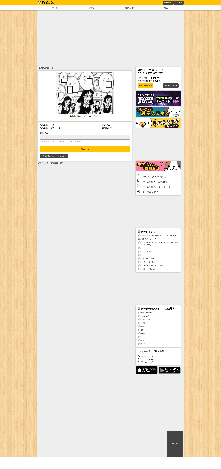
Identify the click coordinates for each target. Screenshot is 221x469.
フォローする (146, 359)
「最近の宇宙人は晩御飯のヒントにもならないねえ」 (159, 236)
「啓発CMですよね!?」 (149, 269)
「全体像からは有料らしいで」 (151, 259)
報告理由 (44, 133)
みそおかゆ (145, 323)
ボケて (40, 163)
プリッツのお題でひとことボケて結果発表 (153, 181)
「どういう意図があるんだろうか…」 (154, 265)
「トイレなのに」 (147, 252)
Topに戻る (175, 444)
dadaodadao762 (147, 313)
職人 (166, 8)
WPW (143, 333)
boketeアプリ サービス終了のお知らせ (151, 176)
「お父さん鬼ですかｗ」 (149, 262)
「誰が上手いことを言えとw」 (151, 239)
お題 (46, 163)
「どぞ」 (144, 255)
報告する (85, 149)
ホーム (55, 8)
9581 (142, 330)
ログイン (178, 2)
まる (142, 340)
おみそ (143, 344)
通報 (61, 163)
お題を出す (129, 8)
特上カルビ (145, 316)
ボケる (92, 8)
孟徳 (142, 326)
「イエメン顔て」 (147, 248)
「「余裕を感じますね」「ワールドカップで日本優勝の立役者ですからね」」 (159, 244)
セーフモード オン (145, 85)
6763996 (54, 163)
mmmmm (144, 337)
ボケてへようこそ (171, 85)
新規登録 (167, 2)
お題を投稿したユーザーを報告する (53, 156)
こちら (56, 141)
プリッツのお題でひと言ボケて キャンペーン (154, 186)
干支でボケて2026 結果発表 (147, 191)
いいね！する (146, 356)
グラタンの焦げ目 (147, 319)
